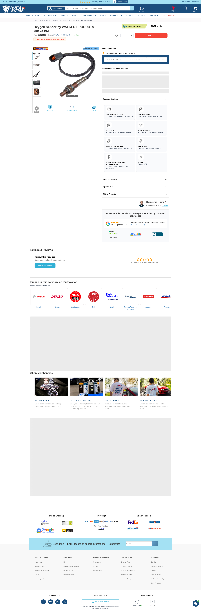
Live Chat (165, 206)
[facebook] (43, 601)
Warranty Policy (40, 579)
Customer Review (157, 566)
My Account (97, 562)
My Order (96, 566)
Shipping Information (128, 570)
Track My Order (40, 566)
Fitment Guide (68, 570)
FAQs (37, 574)
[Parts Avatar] (24, 8)
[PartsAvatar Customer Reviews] (119, 1)
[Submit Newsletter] (155, 543)
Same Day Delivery (127, 574)
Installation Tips (68, 574)
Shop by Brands (126, 566)
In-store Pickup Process (129, 579)
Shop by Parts (125, 562)
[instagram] (57, 601)
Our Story (154, 562)
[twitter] (50, 601)
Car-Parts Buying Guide (71, 566)
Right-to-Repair (156, 574)
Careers (153, 570)
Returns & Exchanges (42, 570)
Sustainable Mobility (157, 579)
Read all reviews (137, 225)
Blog (64, 562)
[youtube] (64, 601)
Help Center (39, 562)
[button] (56, 8)
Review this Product (45, 266)
